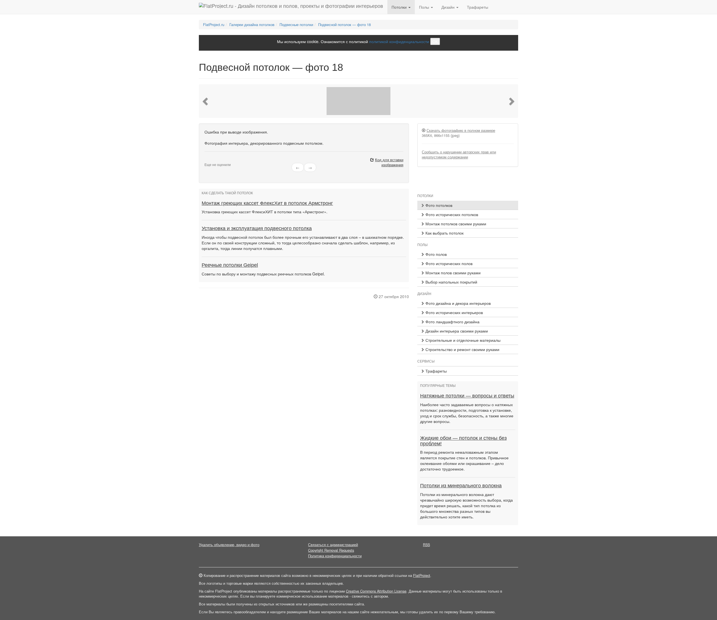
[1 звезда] (206, 160)
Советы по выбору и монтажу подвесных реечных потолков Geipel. (263, 274)
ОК (435, 41)
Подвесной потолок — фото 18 (344, 24)
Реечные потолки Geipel (230, 265)
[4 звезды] (216, 160)
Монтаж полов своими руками (452, 272)
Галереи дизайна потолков (251, 24)
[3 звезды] (213, 160)
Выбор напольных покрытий (450, 282)
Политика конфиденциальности (335, 555)
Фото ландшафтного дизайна (451, 321)
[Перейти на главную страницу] (291, 7)
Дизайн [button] (448, 7)
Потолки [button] (400, 7)
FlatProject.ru (213, 24)
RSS (426, 544)
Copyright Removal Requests (331, 550)
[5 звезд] (219, 160)
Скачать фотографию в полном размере (461, 130)
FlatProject (421, 575)
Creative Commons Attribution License (376, 591)
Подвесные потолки (296, 24)
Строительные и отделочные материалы (462, 340)
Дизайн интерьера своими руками (456, 331)
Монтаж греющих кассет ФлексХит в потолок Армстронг (267, 203)
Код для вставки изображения (389, 162)
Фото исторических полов (448, 263)
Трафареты (477, 7)
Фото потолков (438, 205)
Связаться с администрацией (333, 544)
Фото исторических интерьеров (453, 312)
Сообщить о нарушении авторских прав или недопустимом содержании (459, 154)
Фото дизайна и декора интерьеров (457, 303)
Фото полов (435, 254)
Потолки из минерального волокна (461, 485)
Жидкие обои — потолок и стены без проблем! (463, 440)
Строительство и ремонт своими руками (461, 349)
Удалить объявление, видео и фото (229, 544)
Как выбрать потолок (444, 233)
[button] (206, 101)
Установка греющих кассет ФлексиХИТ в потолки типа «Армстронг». (264, 211)
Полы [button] (424, 7)
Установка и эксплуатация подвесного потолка (257, 228)
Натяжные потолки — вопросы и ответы (467, 396)
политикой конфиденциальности (399, 41)
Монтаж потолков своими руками (455, 223)
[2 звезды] (209, 160)
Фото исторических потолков (451, 214)
